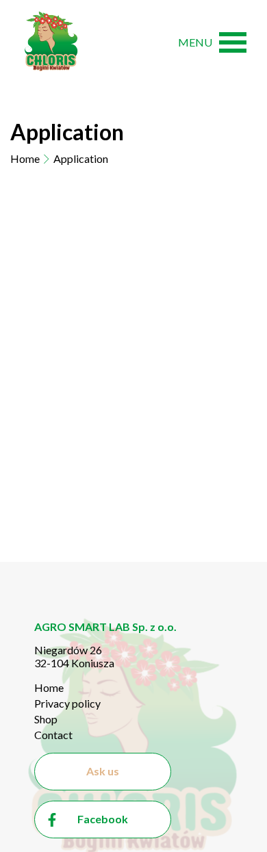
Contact (53, 734)
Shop (46, 718)
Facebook (102, 818)
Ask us (102, 770)
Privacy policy (67, 703)
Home (25, 158)
